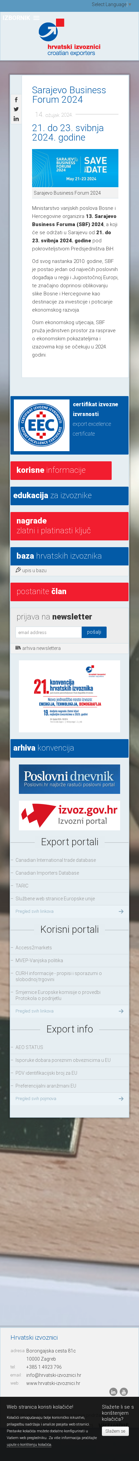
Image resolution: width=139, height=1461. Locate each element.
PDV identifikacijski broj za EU (46, 1073)
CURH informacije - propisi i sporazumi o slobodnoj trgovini (59, 976)
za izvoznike (52, 495)
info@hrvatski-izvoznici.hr (53, 1375)
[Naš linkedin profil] (114, 1391)
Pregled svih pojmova (36, 1098)
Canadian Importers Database (47, 873)
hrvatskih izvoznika (59, 556)
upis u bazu (34, 570)
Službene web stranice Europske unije (55, 898)
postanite (41, 591)
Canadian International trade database (56, 860)
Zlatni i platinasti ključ (54, 525)
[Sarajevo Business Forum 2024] (75, 168)
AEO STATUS (29, 1047)
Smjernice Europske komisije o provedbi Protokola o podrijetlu (58, 995)
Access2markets (34, 947)
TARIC (22, 885)
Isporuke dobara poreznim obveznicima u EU (63, 1060)
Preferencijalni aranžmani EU (46, 1086)
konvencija (43, 748)
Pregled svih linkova (35, 911)
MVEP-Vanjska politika (39, 960)
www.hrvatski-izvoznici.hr (53, 1383)
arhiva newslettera (41, 648)
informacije (51, 470)
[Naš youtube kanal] (124, 1391)
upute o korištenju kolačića (29, 1444)
